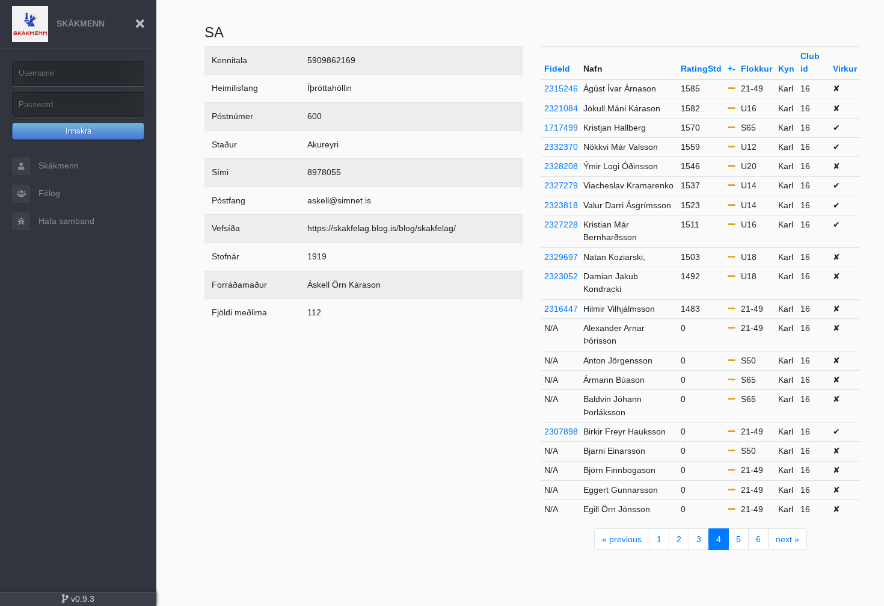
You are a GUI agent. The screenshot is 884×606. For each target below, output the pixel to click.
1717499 (561, 127)
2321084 (561, 108)
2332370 (561, 147)
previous (622, 539)
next (787, 539)
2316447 (561, 309)
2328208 (561, 166)
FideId (557, 68)
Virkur (845, 68)
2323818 (561, 205)
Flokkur (756, 68)
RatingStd (701, 68)
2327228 (561, 224)
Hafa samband (65, 221)
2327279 (561, 185)
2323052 (561, 276)
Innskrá (78, 130)
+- (731, 68)
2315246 (561, 88)
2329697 (561, 257)
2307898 (561, 431)
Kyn (786, 68)
